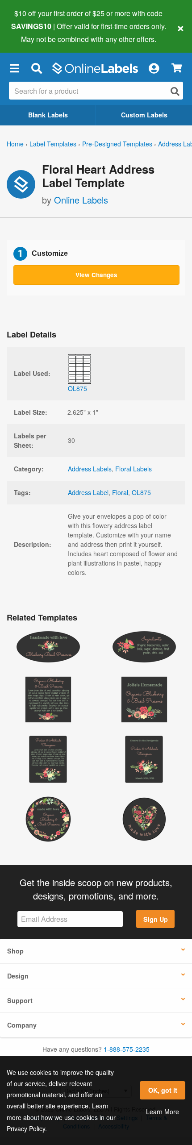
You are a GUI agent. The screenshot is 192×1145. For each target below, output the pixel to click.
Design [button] (18, 975)
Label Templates (52, 143)
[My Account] (153, 68)
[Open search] (175, 91)
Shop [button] (15, 950)
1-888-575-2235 (127, 1049)
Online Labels (81, 199)
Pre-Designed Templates (117, 143)
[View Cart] (176, 68)
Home (15, 143)
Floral (120, 492)
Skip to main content (32, 32)
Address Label (88, 492)
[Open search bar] (36, 68)
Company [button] (22, 1024)
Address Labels (90, 468)
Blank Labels (48, 114)
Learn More (162, 1111)
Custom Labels (144, 114)
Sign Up (155, 919)
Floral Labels (133, 468)
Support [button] (20, 1000)
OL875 (141, 492)
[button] (14, 68)
